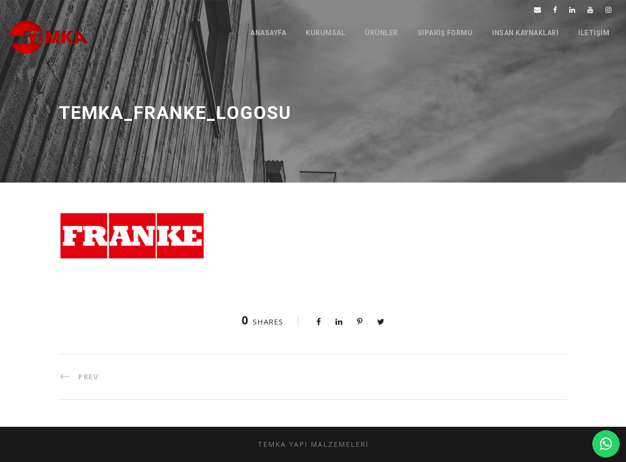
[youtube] (590, 9)
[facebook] (555, 9)
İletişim (593, 33)
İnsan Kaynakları (525, 33)
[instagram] (608, 9)
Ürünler (381, 33)
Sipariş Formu (445, 33)
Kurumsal (325, 33)
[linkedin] (572, 9)
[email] (537, 9)
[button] (606, 444)
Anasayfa (268, 33)
